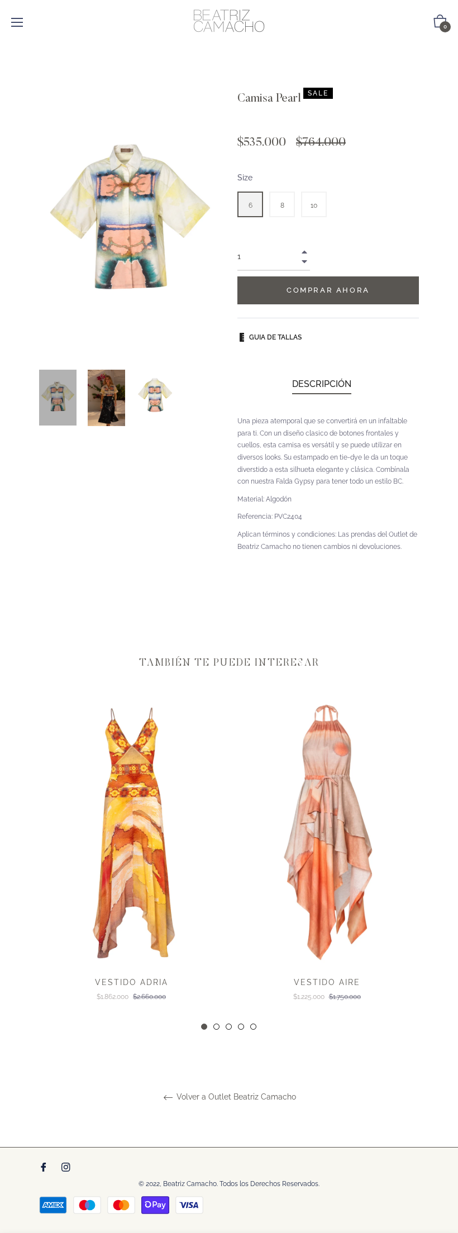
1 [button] (204, 1027)
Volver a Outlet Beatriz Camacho (235, 1096)
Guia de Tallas (275, 337)
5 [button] (253, 1027)
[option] (131, 864)
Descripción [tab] (321, 384)
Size (244, 177)
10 (314, 205)
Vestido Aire (327, 982)
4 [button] (241, 1027)
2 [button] (216, 1027)
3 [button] (229, 1027)
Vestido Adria (131, 982)
